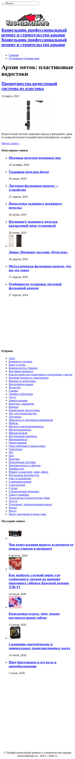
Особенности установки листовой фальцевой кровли (35, 286)
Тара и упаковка (19, 494)
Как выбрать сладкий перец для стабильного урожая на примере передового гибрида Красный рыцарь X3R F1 (39, 581)
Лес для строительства (23, 413)
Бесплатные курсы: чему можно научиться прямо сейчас (34, 616)
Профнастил (16, 468)
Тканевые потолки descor (29, 172)
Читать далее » (10, 143)
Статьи (13, 488)
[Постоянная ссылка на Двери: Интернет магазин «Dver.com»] (15, 246)
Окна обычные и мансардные (27, 445)
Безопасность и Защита (23, 367)
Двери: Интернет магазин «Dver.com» (38, 252)
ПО (11, 452)
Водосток (15, 387)
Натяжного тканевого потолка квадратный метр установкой (33, 224)
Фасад (12, 510)
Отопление (16, 449)
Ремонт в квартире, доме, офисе (28, 471)
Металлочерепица (20, 429)
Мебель (13, 423)
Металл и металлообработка (26, 426)
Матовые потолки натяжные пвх (35, 158)
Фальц (13, 507)
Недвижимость (18, 439)
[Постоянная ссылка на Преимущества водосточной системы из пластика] (28, 128)
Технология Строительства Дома (29, 497)
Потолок (14, 458)
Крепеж (13, 406)
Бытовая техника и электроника (29, 377)
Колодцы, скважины (21, 403)
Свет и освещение (20, 478)
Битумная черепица (21, 371)
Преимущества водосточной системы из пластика (29, 86)
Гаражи (13, 390)
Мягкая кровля (18, 432)
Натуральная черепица (23, 436)
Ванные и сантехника (22, 380)
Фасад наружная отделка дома (27, 514)
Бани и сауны (17, 364)
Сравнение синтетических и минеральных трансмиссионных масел (39, 646)
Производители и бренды (25, 465)
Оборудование (18, 442)
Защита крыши (18, 400)
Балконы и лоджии (20, 361)
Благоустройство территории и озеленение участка (40, 374)
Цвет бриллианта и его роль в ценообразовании (32, 664)
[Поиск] (2, 4)
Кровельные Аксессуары (24, 410)
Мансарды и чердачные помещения (31, 419)
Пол (11, 455)
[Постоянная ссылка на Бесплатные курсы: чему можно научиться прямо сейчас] (15, 607)
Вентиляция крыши (21, 384)
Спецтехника (17, 484)
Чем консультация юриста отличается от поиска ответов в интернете (41, 546)
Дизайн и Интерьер (21, 393)
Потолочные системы (22, 462)
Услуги (13, 501)
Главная (14, 55)
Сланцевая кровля (20, 481)
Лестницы (15, 416)
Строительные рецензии (24, 491)
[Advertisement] (28, 323)
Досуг (12, 397)
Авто (12, 358)
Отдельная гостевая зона (24, 58)
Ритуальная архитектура (24, 475)
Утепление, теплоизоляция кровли (30, 504)
